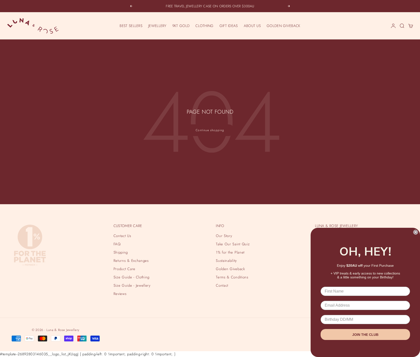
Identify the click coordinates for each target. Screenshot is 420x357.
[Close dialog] (415, 232)
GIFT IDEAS (228, 25)
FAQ (117, 244)
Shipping (121, 252)
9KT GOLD (181, 25)
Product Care (124, 269)
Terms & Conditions (232, 277)
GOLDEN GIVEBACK (283, 25)
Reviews (120, 293)
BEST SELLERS (131, 25)
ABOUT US (252, 25)
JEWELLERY (157, 25)
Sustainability (226, 260)
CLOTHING (204, 25)
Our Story (224, 235)
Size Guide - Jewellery (132, 285)
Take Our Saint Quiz (233, 244)
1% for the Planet (230, 252)
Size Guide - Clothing (131, 277)
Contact (222, 285)
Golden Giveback (230, 269)
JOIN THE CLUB (365, 335)
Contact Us (122, 235)
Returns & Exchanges (131, 260)
